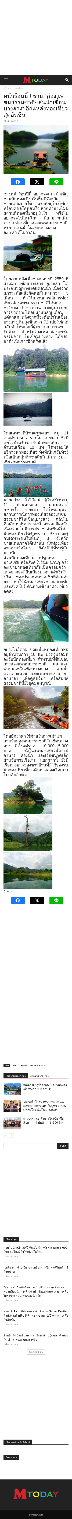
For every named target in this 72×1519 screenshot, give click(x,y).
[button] (6, 80)
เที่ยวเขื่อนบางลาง (37, 1065)
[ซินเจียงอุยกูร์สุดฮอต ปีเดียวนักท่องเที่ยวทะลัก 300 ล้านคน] (12, 1089)
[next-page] (11, 1135)
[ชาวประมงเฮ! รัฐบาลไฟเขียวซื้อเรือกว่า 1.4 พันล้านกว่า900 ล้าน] (12, 1123)
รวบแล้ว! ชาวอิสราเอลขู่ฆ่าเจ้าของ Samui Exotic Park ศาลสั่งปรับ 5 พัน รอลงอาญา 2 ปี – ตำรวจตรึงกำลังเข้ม (35, 1315)
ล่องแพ (24, 1065)
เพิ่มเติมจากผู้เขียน (39, 1076)
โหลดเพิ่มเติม (35, 1351)
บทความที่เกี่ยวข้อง (16, 1076)
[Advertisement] (36, 38)
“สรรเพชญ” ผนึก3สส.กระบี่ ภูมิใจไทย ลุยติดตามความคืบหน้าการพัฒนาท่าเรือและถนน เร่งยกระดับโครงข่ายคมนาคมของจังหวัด (35, 1291)
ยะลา (15, 1065)
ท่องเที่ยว (19, 88)
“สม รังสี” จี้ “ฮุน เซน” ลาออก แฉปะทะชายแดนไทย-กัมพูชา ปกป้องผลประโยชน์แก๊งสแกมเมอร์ (44, 1106)
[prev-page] (5, 1135)
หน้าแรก (7, 88)
